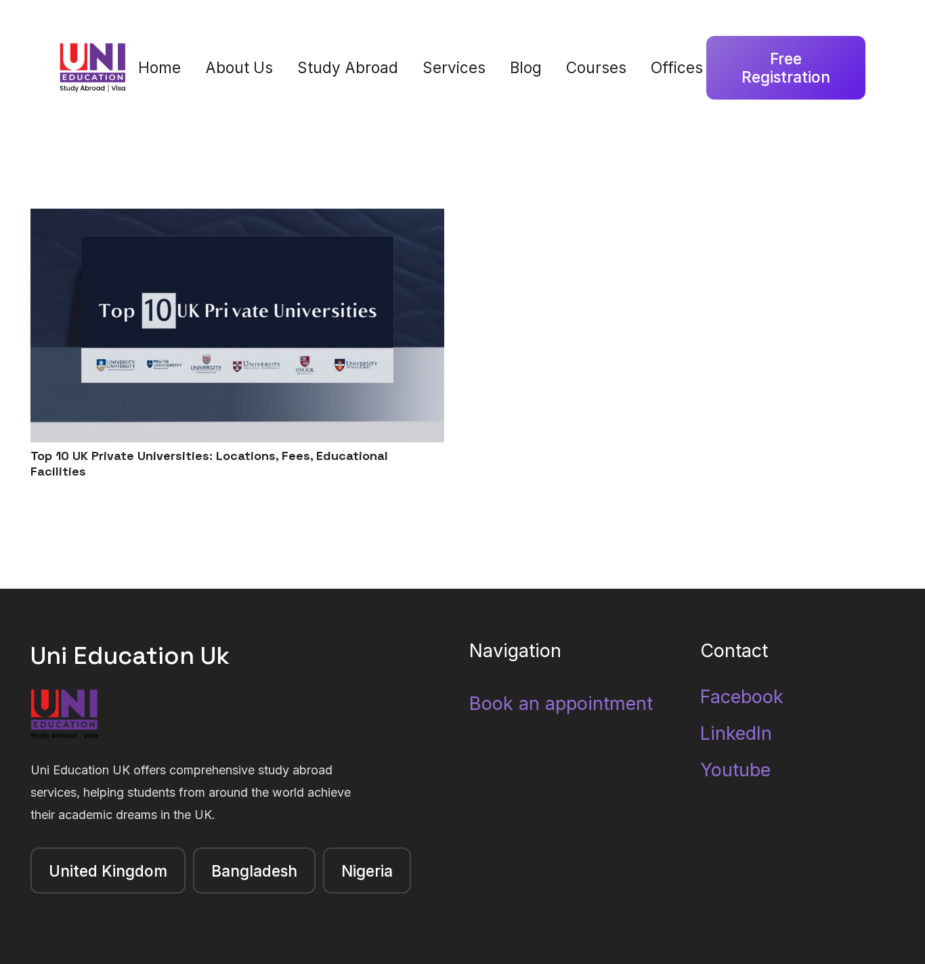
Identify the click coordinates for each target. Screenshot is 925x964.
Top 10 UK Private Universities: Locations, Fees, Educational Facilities (209, 463)
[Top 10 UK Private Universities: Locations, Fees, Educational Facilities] (237, 220)
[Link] (93, 68)
